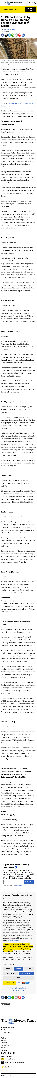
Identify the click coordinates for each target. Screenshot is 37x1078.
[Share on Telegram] (9, 35)
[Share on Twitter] (6, 35)
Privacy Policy (18, 885)
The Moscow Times (8, 1027)
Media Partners (6, 1056)
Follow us (4, 1051)
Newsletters (5, 1045)
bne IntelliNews (10, 1059)
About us (4, 1030)
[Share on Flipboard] (19, 35)
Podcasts (4, 1038)
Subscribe (28, 882)
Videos (3, 1040)
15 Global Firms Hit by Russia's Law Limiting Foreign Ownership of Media (15, 21)
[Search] (32, 3)
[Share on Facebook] (2, 35)
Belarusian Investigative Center (14, 1062)
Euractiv (7, 1067)
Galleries (4, 1043)
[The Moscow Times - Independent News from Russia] (12, 3)
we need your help (13, 940)
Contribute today (30, 9)
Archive (3, 1047)
